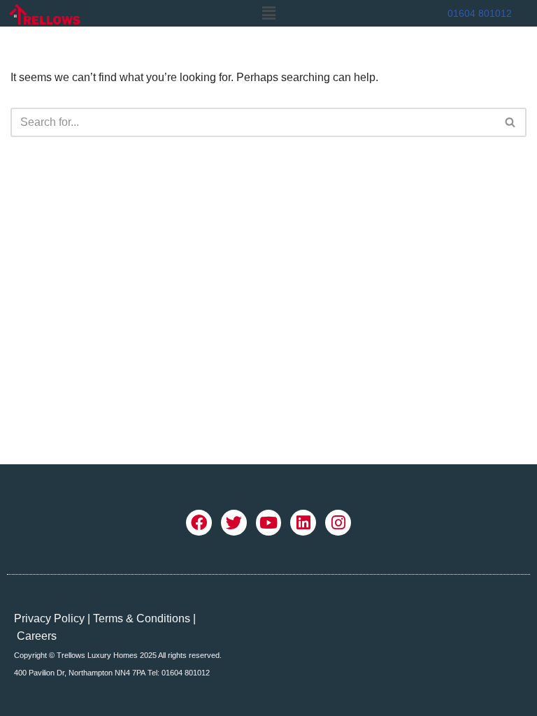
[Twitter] (234, 523)
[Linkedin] (303, 523)
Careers (37, 636)
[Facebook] (199, 523)
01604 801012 (480, 13)
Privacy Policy (49, 618)
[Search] (511, 122)
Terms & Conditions (141, 618)
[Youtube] (269, 523)
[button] (268, 13)
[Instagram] (338, 523)
